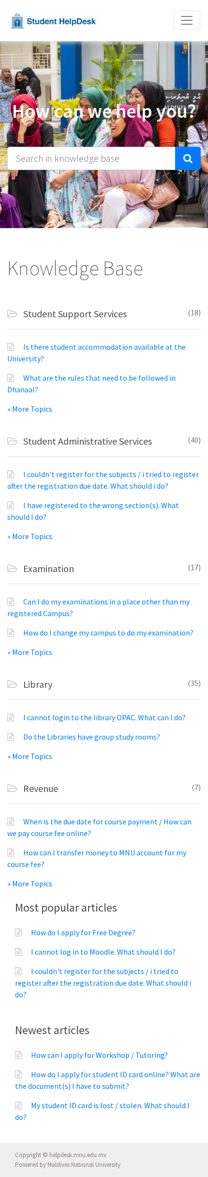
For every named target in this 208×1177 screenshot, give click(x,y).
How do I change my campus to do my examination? (108, 632)
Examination (47, 568)
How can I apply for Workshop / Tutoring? (99, 1055)
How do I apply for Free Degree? (83, 932)
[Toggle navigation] (186, 20)
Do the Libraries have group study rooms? (91, 737)
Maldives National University (83, 1165)
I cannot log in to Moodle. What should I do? (103, 952)
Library (36, 684)
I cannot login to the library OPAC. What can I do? (104, 717)
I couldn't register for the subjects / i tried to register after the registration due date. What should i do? (103, 982)
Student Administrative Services (86, 441)
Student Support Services (74, 314)
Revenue (39, 788)
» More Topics (29, 409)
